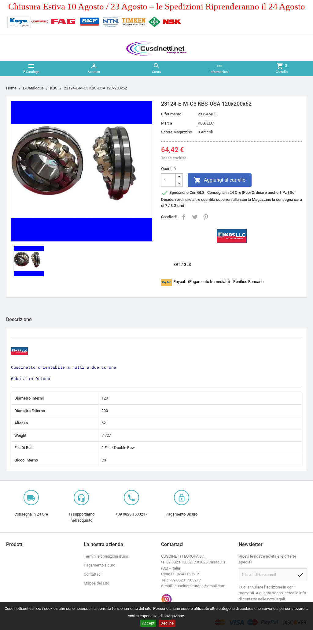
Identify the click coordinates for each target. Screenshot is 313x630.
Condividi (183, 217)
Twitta (194, 217)
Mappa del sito (96, 583)
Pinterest (205, 217)
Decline (167, 623)
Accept (148, 623)
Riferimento (171, 114)
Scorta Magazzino (176, 132)
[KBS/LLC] (232, 235)
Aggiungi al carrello (219, 180)
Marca (166, 123)
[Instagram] (166, 599)
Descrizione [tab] (19, 319)
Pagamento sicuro (99, 565)
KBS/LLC (205, 123)
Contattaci (92, 574)
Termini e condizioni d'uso (106, 556)
